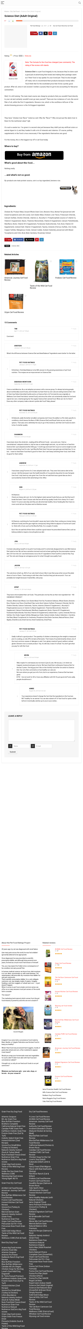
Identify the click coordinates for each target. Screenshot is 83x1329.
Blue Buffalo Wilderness (12, 1264)
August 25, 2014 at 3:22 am (37, 691)
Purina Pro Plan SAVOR (38, 1278)
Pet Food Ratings (35, 26)
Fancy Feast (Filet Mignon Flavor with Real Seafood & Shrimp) (40, 1168)
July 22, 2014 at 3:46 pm (21, 543)
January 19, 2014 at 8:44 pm (22, 589)
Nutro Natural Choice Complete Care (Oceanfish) (40, 1253)
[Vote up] (12, 21)
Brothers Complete (10, 1124)
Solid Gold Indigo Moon (11, 1231)
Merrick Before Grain (10, 1212)
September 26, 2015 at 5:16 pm (23, 384)
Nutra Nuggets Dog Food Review (54, 1098)
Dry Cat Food (14, 11)
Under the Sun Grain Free (12, 1171)
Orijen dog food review (11, 1164)
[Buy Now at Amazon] (34, 152)
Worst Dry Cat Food (67, 26)
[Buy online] (69, 187)
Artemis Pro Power (10, 1255)
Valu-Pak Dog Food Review (52, 1101)
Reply (74, 329)
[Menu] (2, 3)
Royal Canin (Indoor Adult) (40, 1283)
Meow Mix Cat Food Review (41, 1221)
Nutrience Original (36, 1245)
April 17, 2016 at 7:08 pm (21, 331)
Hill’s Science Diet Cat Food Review (55, 1092)
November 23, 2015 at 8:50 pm (28, 412)
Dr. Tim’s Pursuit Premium (13, 1276)
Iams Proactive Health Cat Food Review (57, 1089)
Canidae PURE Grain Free (12, 1128)
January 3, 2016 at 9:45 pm (22, 348)
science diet (15, 246)
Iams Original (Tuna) (37, 1202)
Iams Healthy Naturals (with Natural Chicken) (41, 1198)
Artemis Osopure (9, 1117)
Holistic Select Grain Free (12, 1138)
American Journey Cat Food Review (67, 1048)
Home (6, 11)
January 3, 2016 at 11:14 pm (27, 365)
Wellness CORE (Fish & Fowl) (14, 1238)
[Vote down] (9, 21)
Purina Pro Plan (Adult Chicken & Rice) (38, 1274)
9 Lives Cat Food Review (39, 1117)
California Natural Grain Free (13, 1126)
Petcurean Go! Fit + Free (12, 1224)
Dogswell (6, 1274)
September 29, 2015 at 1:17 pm (28, 465)
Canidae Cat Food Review (40, 1150)
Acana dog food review (11, 1247)
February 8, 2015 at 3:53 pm (22, 437)
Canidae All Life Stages (11, 1266)
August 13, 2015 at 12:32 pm (27, 489)
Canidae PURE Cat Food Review (66, 1034)
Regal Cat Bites (35, 1280)
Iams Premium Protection (40, 1204)
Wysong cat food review (63, 1006)
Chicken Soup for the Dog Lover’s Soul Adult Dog (12, 1270)
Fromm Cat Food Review (63, 1076)
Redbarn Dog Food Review (52, 1095)
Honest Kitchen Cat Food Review (66, 991)
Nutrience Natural (9, 1307)
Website (28, 56)
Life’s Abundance (9, 1295)
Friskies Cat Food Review (65, 278)
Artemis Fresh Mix (9, 1250)
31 (57, 951)
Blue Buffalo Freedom (11, 1121)
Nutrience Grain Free (10, 1157)
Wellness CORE (8, 1174)
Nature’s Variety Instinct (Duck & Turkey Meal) (12, 1151)
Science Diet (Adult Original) (41, 1285)
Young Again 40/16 (10, 1178)
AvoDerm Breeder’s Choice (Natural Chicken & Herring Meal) (40, 1130)
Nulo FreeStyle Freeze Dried (13, 1155)
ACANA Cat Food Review (63, 949)
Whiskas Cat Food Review (40, 1314)
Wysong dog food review (12, 1176)
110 (58, 965)
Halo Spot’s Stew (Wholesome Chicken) (38, 1189)
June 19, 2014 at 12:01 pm (22, 568)
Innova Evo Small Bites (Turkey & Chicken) (11, 1146)
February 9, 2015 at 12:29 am (28, 516)
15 (50, 26)
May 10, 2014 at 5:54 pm (31, 657)
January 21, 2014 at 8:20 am (27, 631)
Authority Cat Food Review (40, 1126)
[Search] (79, 3)
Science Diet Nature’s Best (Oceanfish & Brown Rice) (40, 1289)
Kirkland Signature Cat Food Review (67, 1062)
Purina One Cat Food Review (41, 1271)
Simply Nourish (35, 1292)
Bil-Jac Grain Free (9, 1119)
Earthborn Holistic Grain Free (14, 1131)
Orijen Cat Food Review (14, 312)
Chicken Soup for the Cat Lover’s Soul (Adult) (39, 1158)
